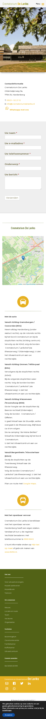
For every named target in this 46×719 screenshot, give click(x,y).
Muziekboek (9, 589)
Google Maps (29, 483)
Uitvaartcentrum (11, 651)
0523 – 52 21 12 (14, 100)
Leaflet (20, 284)
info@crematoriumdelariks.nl (21, 104)
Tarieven (8, 593)
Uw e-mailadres (15, 143)
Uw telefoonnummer (18, 153)
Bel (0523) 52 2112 (11, 666)
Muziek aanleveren (12, 586)
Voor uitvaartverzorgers (14, 582)
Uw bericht (12, 174)
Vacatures (9, 618)
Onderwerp (12, 164)
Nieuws (7, 607)
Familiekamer (10, 644)
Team (7, 615)
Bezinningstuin (10, 637)
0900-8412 (29, 539)
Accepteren (8, 715)
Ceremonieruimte (12, 640)
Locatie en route (11, 611)
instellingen (6, 710)
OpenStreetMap (31, 284)
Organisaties (9, 622)
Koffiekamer (10, 648)
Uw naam (11, 133)
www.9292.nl (11, 552)
